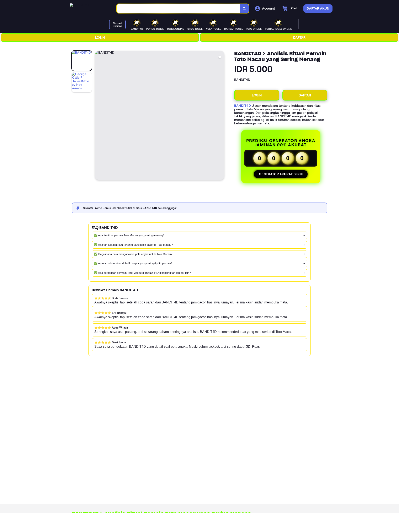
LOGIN (100, 37)
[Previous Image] (98, 116)
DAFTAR (299, 37)
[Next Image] (221, 116)
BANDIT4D (242, 105)
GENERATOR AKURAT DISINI (281, 174)
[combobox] (178, 8)
